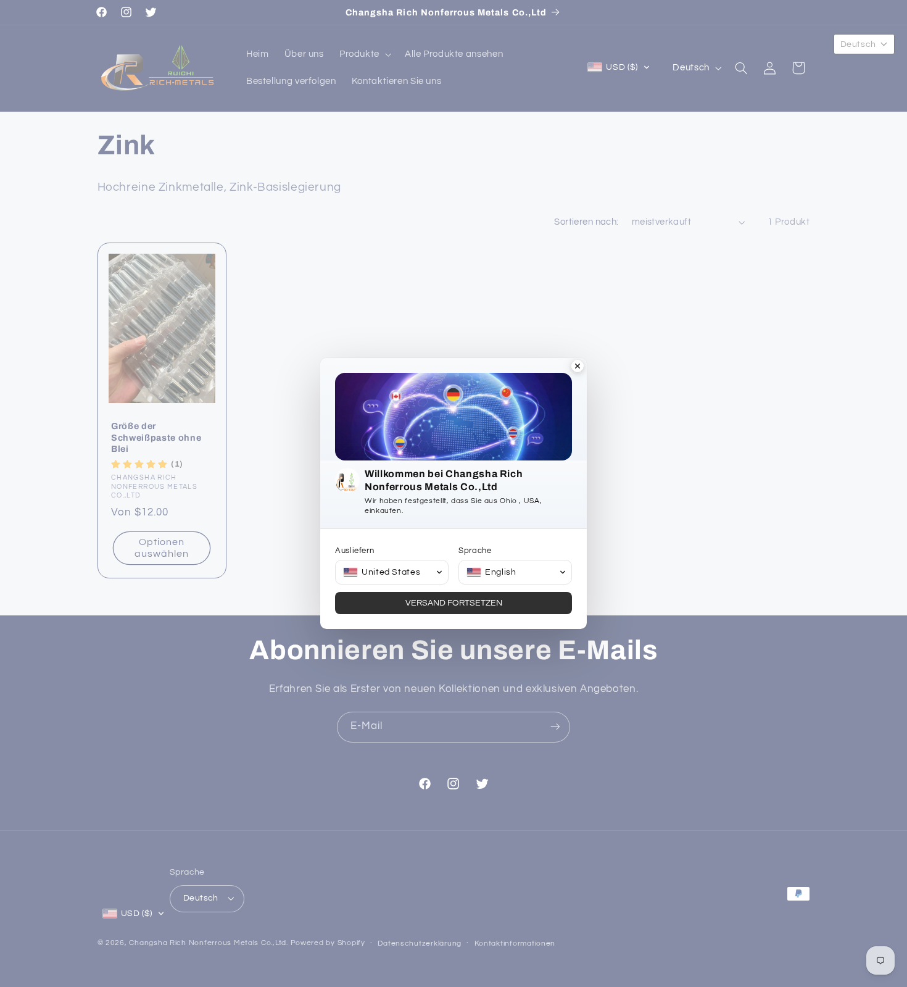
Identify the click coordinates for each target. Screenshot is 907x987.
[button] (392, 572)
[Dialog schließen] (577, 367)
